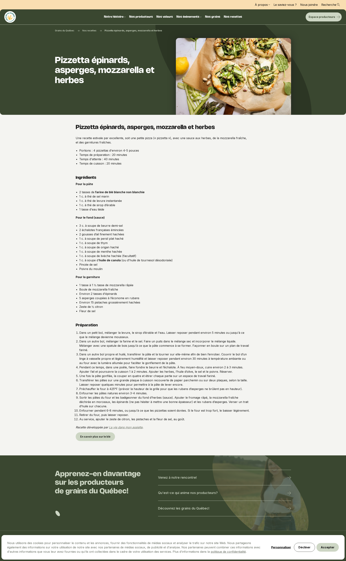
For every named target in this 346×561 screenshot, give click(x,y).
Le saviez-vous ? (285, 4)
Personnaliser (281, 547)
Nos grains (212, 16)
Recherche (328, 4)
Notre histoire (113, 16)
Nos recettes (233, 16)
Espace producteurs (322, 16)
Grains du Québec (64, 30)
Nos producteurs (141, 16)
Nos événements (187, 16)
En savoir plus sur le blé (95, 436)
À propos (261, 4)
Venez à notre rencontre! (177, 477)
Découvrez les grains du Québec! (183, 508)
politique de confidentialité (228, 551)
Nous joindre (309, 4)
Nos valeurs (164, 16)
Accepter (327, 547)
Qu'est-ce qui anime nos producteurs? (188, 493)
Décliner (304, 547)
